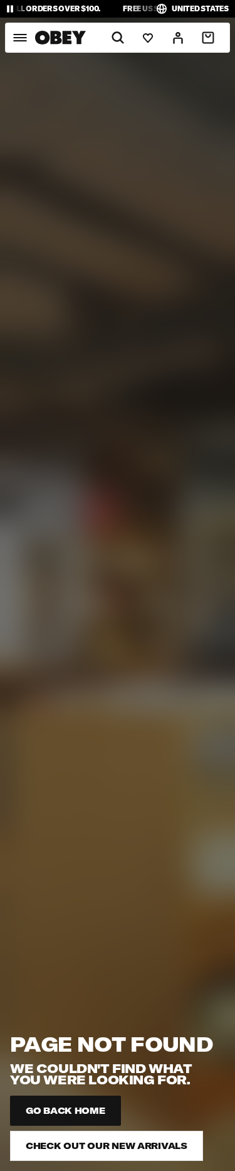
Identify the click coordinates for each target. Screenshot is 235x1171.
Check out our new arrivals (106, 1146)
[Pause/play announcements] (10, 9)
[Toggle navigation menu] (19, 37)
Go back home (65, 1110)
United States (200, 8)
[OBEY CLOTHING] (60, 38)
